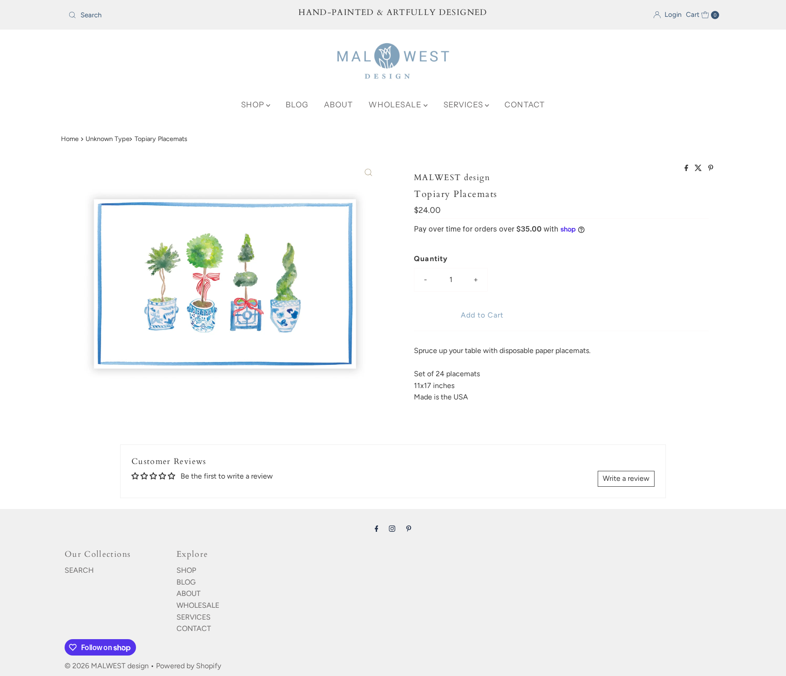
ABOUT (338, 104)
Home (70, 139)
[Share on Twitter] (699, 168)
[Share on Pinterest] (710, 168)
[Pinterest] (408, 529)
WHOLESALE (395, 104)
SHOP (253, 104)
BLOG (297, 104)
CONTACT (524, 104)
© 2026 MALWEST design (107, 665)
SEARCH (79, 570)
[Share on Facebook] (687, 168)
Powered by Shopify (188, 665)
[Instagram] (392, 529)
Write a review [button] (626, 478)
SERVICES (464, 104)
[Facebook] (376, 529)
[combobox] (172, 15)
